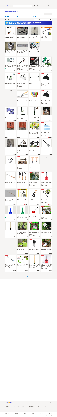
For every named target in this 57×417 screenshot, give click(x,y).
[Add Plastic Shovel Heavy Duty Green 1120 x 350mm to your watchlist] (27, 207)
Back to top (29, 276)
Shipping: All (32, 16)
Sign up (48, 6)
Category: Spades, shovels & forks (14, 16)
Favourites (46, 402)
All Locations (22, 16)
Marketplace (7, 405)
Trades (38, 406)
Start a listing (39, 402)
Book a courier (18, 8)
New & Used (27, 16)
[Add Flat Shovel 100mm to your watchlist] (15, 223)
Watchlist (43, 402)
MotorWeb (25, 413)
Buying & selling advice (24, 408)
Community (46, 405)
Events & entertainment (40, 408)
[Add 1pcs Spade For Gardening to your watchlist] (51, 140)
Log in (51, 6)
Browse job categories (31, 406)
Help (45, 406)
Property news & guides (16, 406)
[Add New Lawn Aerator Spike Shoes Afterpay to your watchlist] (51, 58)
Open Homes (15, 408)
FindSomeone (50, 413)
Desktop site (13, 415)
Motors (22, 405)
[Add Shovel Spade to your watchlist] (51, 74)
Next (37, 273)
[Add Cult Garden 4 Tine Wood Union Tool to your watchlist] (15, 190)
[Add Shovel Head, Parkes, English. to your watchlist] (15, 43)
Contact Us (42, 415)
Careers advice (31, 407)
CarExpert (33, 413)
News (22, 415)
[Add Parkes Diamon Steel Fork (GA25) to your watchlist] (27, 43)
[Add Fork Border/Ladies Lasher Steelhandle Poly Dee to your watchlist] (39, 74)
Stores (12, 8)
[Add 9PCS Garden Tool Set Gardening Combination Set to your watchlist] (15, 58)
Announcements (47, 407)
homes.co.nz (16, 413)
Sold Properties (15, 407)
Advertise (25, 415)
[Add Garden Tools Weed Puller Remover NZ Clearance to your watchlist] (27, 256)
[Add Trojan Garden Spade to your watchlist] (27, 123)
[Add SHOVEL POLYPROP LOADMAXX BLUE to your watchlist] (15, 207)
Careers (19, 415)
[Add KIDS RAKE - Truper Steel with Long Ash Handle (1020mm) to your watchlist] (39, 256)
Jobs (30, 405)
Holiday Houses (41, 413)
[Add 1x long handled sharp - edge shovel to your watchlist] (15, 140)
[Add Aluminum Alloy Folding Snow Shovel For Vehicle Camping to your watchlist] (51, 256)
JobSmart (30, 408)
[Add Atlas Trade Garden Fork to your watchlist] (15, 123)
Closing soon (7, 408)
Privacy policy (28, 415)
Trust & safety (46, 408)
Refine (7, 16)
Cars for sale (23, 406)
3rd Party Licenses (38, 415)
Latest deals (7, 406)
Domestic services (39, 407)
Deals (14, 8)
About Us (17, 415)
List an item (50, 8)
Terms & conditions (32, 415)
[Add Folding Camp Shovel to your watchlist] (27, 108)
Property (15, 405)
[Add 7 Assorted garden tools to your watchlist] (51, 108)
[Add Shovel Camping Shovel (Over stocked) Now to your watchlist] (39, 140)
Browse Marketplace (7, 8)
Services (38, 405)
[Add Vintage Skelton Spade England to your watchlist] (39, 28)
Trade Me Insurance (7, 413)
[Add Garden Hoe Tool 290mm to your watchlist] (51, 28)
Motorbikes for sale (24, 407)
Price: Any (36, 16)
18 (34, 273)
